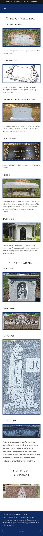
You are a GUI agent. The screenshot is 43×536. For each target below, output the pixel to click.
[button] (5, 8)
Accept (21, 531)
